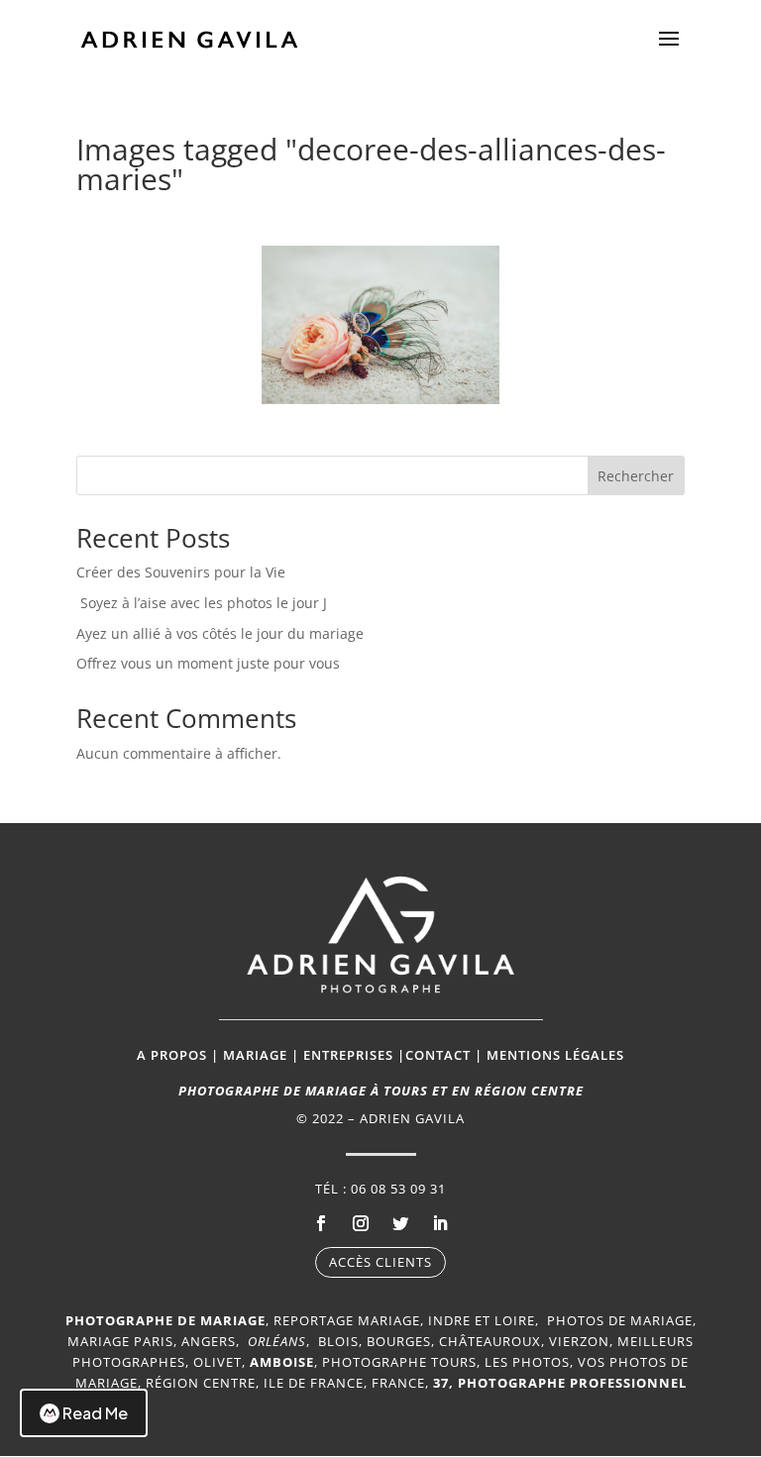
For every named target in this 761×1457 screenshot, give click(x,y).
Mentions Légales (555, 1055)
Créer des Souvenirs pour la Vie (180, 572)
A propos (172, 1055)
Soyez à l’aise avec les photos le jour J (203, 602)
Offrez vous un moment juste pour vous (208, 663)
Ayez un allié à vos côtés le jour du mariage (220, 633)
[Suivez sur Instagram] (361, 1223)
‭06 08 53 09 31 (398, 1188)
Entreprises (348, 1055)
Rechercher (636, 476)
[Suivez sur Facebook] (321, 1223)
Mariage (255, 1055)
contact (438, 1055)
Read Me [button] (95, 1413)
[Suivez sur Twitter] (400, 1223)
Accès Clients (380, 1262)
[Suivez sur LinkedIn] (440, 1223)
